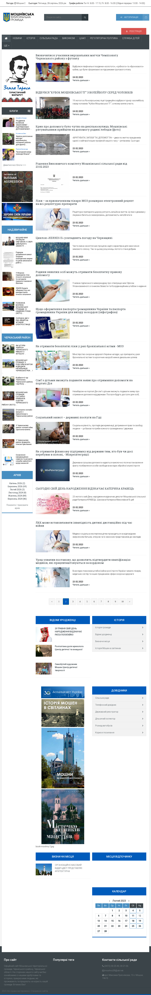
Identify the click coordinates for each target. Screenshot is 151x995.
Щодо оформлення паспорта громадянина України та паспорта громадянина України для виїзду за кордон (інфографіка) (80, 310)
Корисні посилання (104, 732)
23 (119, 926)
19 (140, 921)
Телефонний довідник (105, 705)
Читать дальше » (81, 80)
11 (133, 916)
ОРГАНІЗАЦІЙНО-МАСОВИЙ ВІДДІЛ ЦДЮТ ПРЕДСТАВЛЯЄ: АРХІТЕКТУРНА (69, 868)
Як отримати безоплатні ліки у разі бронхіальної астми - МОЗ (80, 346)
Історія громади (103, 627)
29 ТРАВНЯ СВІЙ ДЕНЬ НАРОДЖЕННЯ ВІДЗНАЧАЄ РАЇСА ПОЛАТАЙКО (68, 631)
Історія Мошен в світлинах (108, 648)
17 (126, 921)
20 (98, 926)
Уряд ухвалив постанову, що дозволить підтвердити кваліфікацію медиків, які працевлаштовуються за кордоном (83, 561)
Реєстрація (135, 31)
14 (105, 921)
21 (105, 926)
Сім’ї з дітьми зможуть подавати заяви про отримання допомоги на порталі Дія (84, 381)
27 (98, 931)
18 (133, 921)
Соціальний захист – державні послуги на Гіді (69, 417)
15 (112, 921)
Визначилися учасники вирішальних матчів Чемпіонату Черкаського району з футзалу (77, 56)
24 (126, 926)
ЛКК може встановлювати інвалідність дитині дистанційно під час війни (84, 524)
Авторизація (131, 17)
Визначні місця (102, 641)
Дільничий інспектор (105, 719)
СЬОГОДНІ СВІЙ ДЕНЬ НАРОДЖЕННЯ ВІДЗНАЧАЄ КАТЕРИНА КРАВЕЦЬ (85, 488)
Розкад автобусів (103, 725)
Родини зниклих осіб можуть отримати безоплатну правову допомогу (79, 273)
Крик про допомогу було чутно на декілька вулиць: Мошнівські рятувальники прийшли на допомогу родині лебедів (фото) (81, 128)
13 (98, 921)
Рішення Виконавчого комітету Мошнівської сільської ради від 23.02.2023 (81, 165)
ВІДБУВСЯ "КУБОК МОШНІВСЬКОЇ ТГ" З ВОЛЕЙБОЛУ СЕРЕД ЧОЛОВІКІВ (84, 92)
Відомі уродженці (103, 634)
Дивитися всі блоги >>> (14, 165)
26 (140, 926)
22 (112, 926)
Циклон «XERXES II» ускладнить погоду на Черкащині (74, 238)
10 (123, 602)
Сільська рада (102, 698)
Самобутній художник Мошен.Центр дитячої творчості (66, 667)
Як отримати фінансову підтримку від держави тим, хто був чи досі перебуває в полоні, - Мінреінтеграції (84, 453)
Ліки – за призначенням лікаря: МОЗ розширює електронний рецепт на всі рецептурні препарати (85, 202)
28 (105, 931)
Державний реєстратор (106, 712)
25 (133, 926)
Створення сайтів (39, 991)
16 (119, 921)
